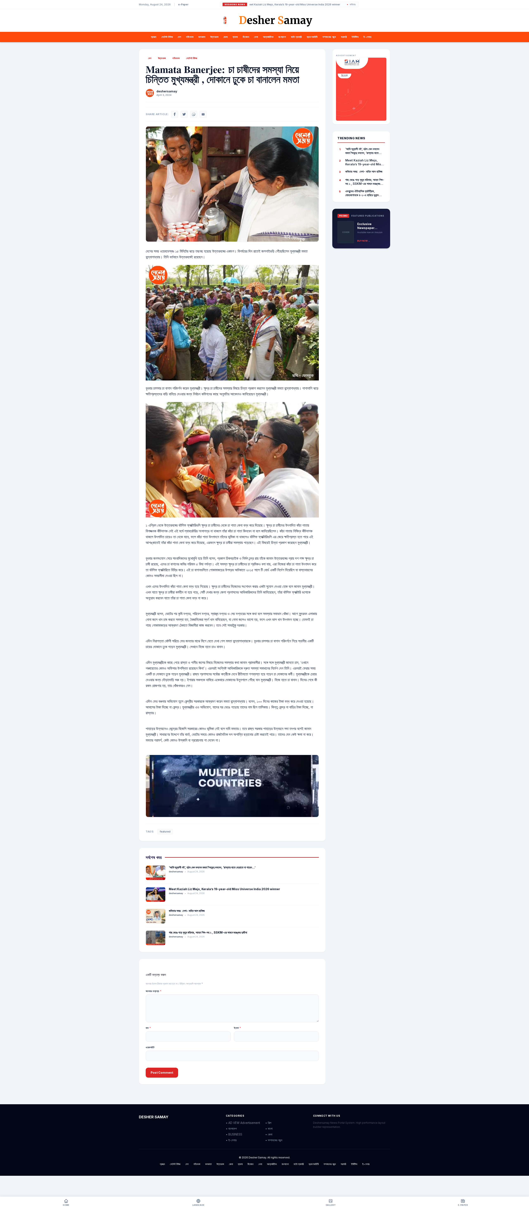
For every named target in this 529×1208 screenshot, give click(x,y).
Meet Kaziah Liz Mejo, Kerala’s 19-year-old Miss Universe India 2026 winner (255, 4)
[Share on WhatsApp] (193, 114)
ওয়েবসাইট (150, 1047)
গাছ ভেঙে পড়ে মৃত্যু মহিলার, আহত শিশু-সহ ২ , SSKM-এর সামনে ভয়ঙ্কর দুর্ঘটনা (208, 932)
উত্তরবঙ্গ (214, 36)
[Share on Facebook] (174, 114)
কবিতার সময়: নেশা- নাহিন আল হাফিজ (326, 4)
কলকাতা (201, 36)
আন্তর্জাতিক (268, 36)
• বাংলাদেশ (231, 1128)
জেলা (225, 36)
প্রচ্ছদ (153, 36)
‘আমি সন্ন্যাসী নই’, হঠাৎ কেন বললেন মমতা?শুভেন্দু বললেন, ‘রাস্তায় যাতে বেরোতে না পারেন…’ (212, 867)
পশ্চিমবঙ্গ (189, 36)
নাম (148, 1027)
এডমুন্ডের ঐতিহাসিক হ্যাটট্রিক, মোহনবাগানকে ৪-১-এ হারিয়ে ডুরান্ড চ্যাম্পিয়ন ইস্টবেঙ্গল (362, 193)
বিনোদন (246, 36)
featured (165, 831)
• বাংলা (269, 1128)
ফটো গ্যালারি (296, 36)
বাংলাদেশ (282, 36)
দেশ (179, 36)
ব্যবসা (235, 36)
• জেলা (268, 1134)
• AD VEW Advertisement (243, 1123)
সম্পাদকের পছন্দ (329, 36)
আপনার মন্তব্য (153, 991)
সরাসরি (344, 36)
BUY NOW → (363, 241)
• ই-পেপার (231, 1140)
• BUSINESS (234, 1134)
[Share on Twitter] (184, 114)
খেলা (256, 36)
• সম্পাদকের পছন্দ (273, 1140)
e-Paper (183, 4)
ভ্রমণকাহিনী (312, 36)
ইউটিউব (355, 36)
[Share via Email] (203, 114)
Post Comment (162, 1072)
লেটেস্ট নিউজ (167, 36)
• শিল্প (268, 1123)
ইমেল (237, 1027)
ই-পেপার (367, 36)
